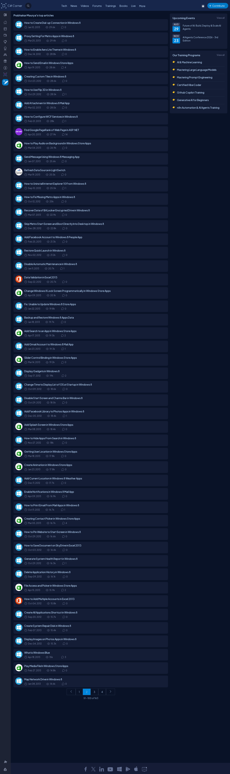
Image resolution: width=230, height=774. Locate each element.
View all (221, 17)
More (142, 6)
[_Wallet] (6, 35)
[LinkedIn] (101, 769)
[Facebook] (85, 769)
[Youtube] (110, 769)
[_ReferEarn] (6, 61)
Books (123, 5)
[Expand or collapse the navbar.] (5, 15)
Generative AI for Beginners (193, 100)
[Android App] (127, 769)
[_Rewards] (6, 67)
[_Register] (6, 762)
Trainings (110, 5)
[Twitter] (93, 769)
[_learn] (6, 42)
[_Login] (5, 769)
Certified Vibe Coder (189, 84)
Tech (64, 5)
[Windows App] (119, 769)
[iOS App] (136, 769)
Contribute (218, 5)
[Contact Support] (144, 769)
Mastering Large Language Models (197, 69)
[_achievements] (6, 48)
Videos (85, 5)
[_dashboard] (6, 29)
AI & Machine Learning (189, 62)
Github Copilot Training (190, 92)
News (74, 5)
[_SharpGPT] (6, 74)
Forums (97, 5)
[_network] (6, 55)
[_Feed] (6, 22)
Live (133, 5)
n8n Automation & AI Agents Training (198, 107)
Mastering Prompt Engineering (194, 77)
